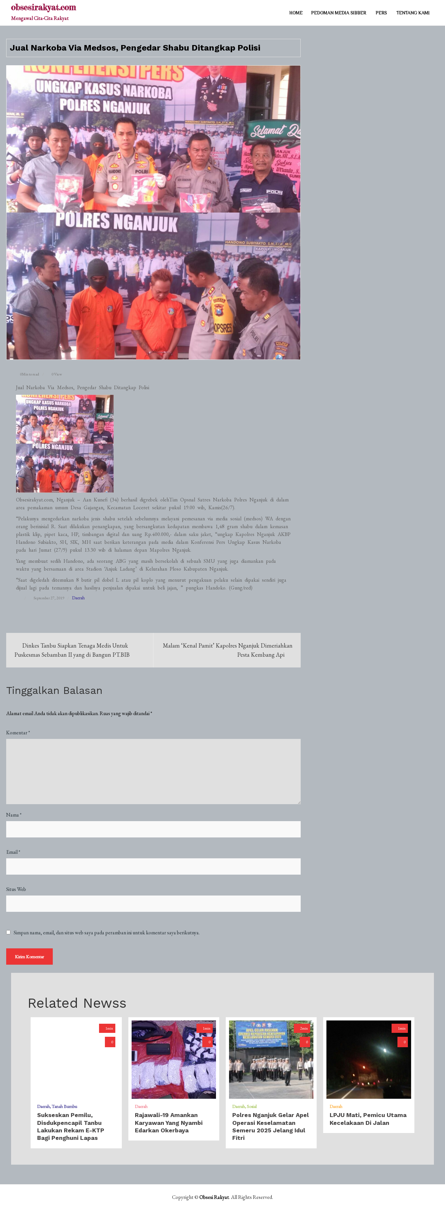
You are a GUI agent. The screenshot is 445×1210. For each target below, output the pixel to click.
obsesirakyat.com (43, 7)
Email (13, 852)
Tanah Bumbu (64, 1106)
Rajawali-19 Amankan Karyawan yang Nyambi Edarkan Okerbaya (169, 1122)
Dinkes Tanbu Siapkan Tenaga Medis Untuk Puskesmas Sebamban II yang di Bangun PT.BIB (72, 650)
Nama (14, 814)
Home (296, 12)
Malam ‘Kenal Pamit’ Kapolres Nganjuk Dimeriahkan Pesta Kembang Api (228, 650)
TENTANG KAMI (413, 12)
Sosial (252, 1106)
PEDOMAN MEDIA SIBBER (338, 12)
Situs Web (16, 889)
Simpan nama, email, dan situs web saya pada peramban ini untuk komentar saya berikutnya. (107, 932)
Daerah (78, 597)
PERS (381, 12)
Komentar (18, 732)
